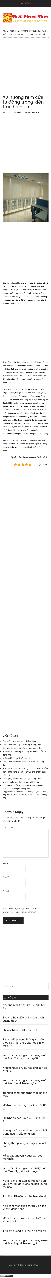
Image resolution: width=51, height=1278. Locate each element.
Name (6, 863)
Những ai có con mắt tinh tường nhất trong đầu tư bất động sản (25, 1132)
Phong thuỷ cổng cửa (21, 789)
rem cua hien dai (29, 794)
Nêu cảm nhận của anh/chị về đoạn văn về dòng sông (24, 1207)
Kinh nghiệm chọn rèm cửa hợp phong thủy (22, 778)
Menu (27, 3)
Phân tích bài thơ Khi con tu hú (21, 1030)
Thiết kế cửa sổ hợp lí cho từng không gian (22, 744)
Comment (8, 827)
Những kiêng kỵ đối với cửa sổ (16, 758)
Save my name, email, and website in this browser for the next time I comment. (21, 910)
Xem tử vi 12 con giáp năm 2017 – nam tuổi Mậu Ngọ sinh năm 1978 (26, 1242)
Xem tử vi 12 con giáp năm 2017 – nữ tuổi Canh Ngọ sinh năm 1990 (24, 1170)
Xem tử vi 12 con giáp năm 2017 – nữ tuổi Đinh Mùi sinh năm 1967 (24, 1082)
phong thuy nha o (35, 792)
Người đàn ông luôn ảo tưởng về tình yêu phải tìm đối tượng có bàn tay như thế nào (25, 1184)
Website (6, 891)
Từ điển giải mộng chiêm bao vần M (24, 1196)
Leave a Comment (31, 112)
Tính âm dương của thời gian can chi (24, 1231)
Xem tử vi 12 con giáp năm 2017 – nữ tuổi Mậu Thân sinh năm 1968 (24, 1057)
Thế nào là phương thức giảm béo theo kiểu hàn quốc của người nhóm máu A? (24, 1042)
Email (6, 877)
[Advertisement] (25, 68)
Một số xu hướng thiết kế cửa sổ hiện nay (21, 782)
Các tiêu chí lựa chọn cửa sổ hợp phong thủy (23, 748)
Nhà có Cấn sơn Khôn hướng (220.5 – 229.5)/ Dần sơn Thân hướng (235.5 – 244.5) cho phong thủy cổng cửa (25, 771)
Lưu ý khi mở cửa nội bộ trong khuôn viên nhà (23, 785)
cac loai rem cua (20, 792)
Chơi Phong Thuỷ (26, 18)
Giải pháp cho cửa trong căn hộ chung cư (21, 741)
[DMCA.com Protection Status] (6, 1276)
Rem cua (18, 794)
